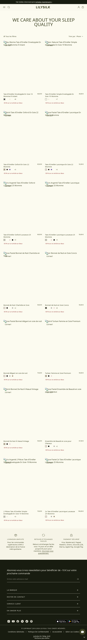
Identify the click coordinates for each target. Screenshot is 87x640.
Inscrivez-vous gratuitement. (45, 552)
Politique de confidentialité (38, 632)
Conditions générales (16, 632)
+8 (15, 99)
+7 (57, 99)
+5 (15, 170)
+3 (15, 240)
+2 (15, 308)
